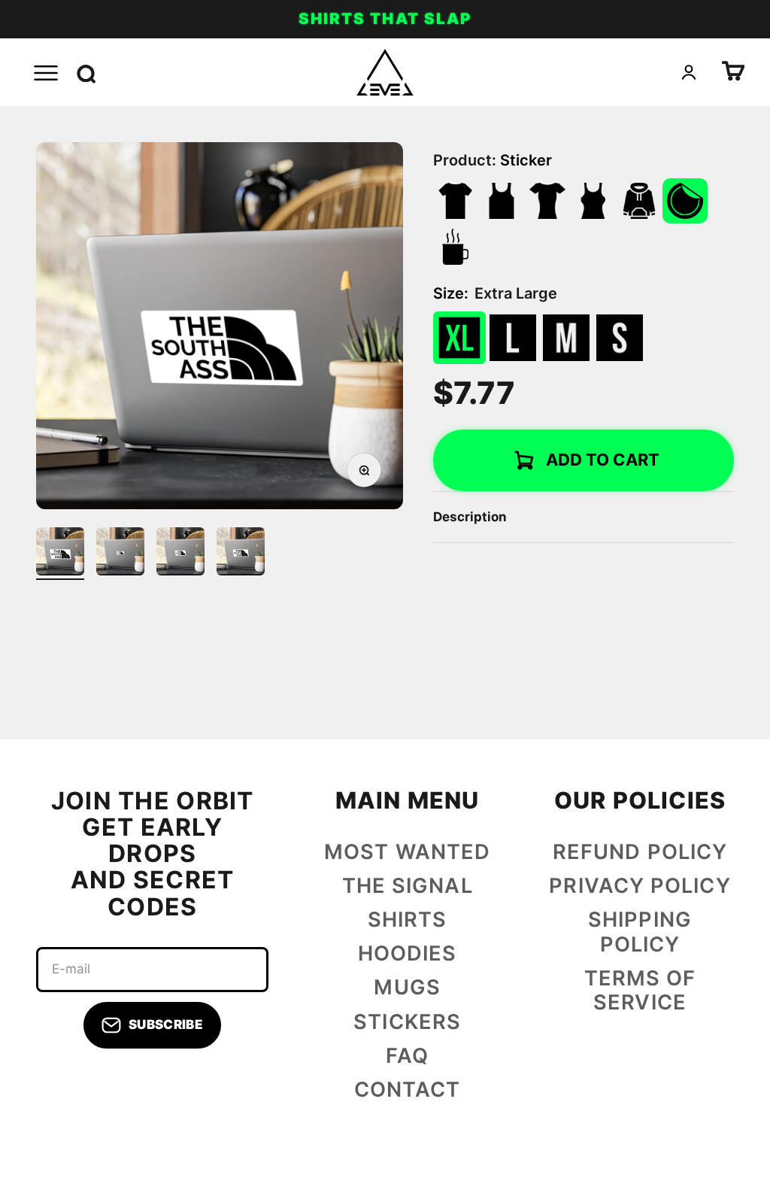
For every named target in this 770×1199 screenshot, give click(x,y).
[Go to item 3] (180, 553)
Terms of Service (640, 991)
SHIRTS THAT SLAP (385, 18)
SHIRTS (407, 920)
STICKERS (407, 1022)
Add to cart (602, 459)
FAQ (407, 1056)
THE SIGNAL (407, 886)
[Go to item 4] (241, 553)
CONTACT (407, 1090)
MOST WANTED (407, 852)
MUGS (407, 988)
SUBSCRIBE (166, 1024)
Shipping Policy (640, 932)
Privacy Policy (639, 886)
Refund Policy (640, 852)
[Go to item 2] (120, 553)
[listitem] (455, 200)
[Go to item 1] (60, 553)
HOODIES (407, 954)
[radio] (459, 337)
